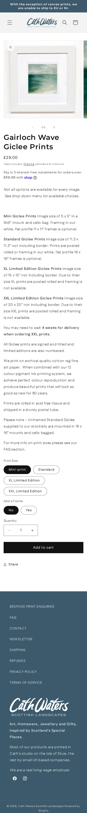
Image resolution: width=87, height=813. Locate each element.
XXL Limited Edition (25, 491)
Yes (29, 510)
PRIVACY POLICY (23, 672)
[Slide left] (33, 127)
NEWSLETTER (21, 639)
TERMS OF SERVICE (26, 682)
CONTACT (18, 628)
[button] (9, 22)
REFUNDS (18, 661)
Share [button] (13, 564)
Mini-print (17, 469)
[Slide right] (54, 127)
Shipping (28, 164)
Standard (46, 469)
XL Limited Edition (24, 480)
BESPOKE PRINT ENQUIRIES (32, 606)
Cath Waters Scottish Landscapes (41, 806)
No (11, 510)
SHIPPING (18, 650)
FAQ (13, 617)
